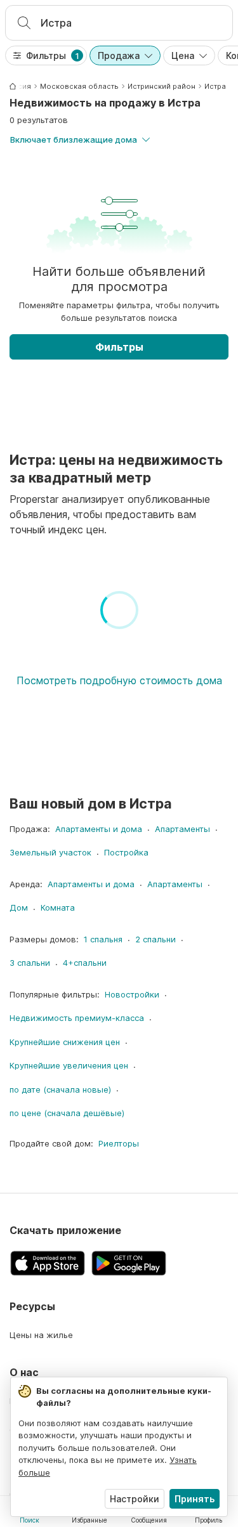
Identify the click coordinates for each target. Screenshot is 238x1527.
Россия (17, 86)
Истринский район (161, 86)
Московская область (79, 86)
